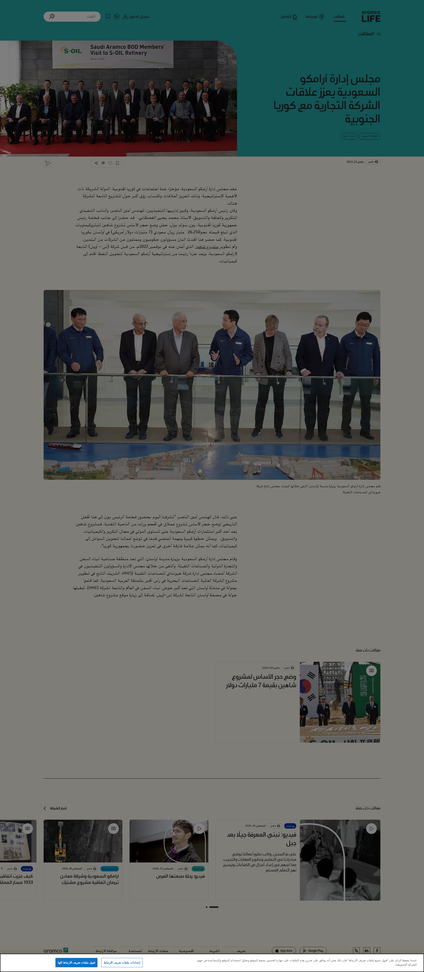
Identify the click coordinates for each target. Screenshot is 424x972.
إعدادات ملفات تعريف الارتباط (122, 962)
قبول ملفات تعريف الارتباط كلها (76, 962)
